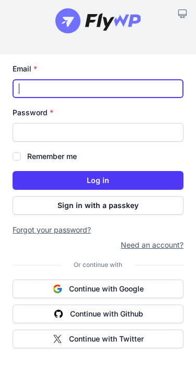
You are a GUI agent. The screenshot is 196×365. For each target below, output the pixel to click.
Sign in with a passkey (98, 205)
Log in (98, 180)
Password (33, 112)
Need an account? (152, 244)
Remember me (52, 156)
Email (25, 68)
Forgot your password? (52, 229)
